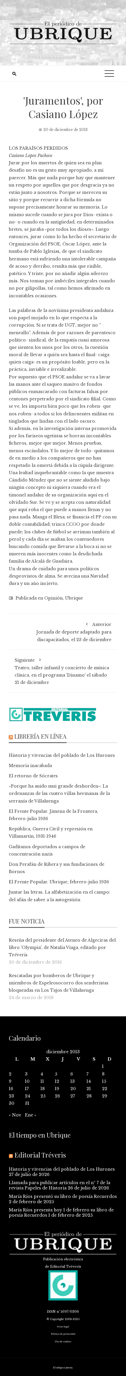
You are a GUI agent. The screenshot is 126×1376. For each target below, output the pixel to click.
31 (27, 1103)
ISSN (51, 1312)
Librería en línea (40, 736)
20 (73, 1088)
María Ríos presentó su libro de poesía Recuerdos (63, 1196)
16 (11, 1088)
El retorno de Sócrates (33, 776)
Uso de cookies (63, 1341)
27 (72, 1096)
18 (42, 1088)
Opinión (53, 598)
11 (42, 1081)
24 (27, 1096)
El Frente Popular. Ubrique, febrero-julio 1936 (59, 882)
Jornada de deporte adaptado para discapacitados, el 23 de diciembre (73, 632)
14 (88, 1081)
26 (57, 1096)
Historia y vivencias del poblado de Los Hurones (62, 755)
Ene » (30, 1115)
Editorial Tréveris (40, 1154)
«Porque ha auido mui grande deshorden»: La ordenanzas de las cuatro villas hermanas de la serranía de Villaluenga (59, 793)
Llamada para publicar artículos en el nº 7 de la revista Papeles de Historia (59, 1185)
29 (104, 1096)
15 (104, 1081)
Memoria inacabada (30, 765)
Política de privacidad (63, 1334)
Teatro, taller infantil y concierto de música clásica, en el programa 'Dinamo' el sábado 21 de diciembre (62, 671)
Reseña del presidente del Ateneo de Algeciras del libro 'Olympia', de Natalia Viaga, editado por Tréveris (62, 947)
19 (57, 1088)
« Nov (15, 1115)
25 (42, 1096)
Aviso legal (63, 1326)
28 (89, 1096)
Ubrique (74, 598)
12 (57, 1081)
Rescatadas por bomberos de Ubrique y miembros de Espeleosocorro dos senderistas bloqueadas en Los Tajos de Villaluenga (58, 983)
